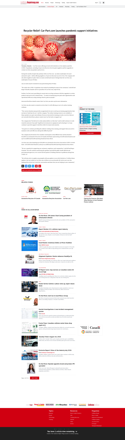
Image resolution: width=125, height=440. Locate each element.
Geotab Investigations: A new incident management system (56, 310)
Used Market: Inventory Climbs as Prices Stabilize (55, 243)
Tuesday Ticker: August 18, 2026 (50, 337)
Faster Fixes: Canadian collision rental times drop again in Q (55, 324)
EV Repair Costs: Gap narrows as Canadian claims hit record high (56, 271)
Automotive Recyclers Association (52, 198)
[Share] (26, 166)
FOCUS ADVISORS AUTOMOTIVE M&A (49, 231)
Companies (44, 196)
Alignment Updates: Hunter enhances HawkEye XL (55, 256)
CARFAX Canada (45, 245)
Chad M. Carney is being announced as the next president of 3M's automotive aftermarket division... (57, 220)
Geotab (43, 313)
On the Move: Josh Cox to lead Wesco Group (53, 296)
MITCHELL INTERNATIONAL (47, 274)
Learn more (90, 133)
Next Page (34, 378)
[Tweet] (33, 166)
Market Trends (42, 227)
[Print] (22, 166)
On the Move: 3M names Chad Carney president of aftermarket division (55, 217)
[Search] (100, 2)
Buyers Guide (24, 196)
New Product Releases (44, 254)
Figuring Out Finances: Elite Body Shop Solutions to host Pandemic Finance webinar (93, 200)
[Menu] (103, 2)
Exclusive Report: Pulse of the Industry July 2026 (55, 350)
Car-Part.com (67, 198)
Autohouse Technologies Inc (48, 352)
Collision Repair (87, 196)
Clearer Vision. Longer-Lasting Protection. (88, 129)
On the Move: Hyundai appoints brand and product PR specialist (57, 365)
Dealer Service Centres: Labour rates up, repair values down (56, 285)
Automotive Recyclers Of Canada (30, 198)
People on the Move (43, 213)
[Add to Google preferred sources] (39, 166)
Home (64, 196)
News (40, 281)
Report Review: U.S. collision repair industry (53, 229)
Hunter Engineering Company (48, 258)
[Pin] (36, 166)
